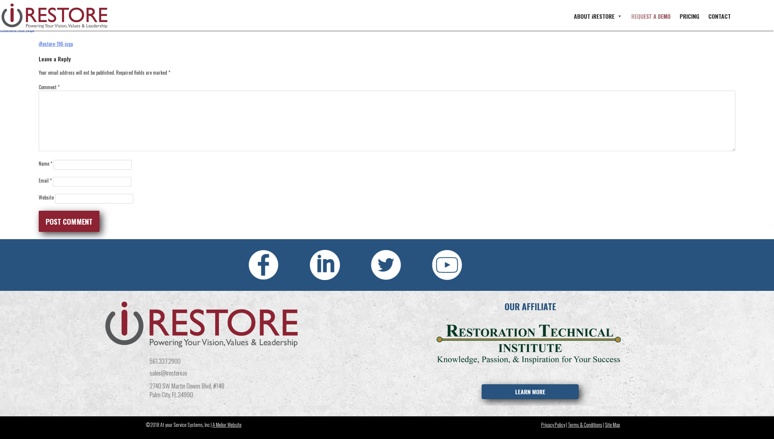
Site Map (612, 424)
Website (46, 197)
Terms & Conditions (585, 424)
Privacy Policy (553, 424)
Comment (49, 87)
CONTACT (719, 16)
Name (45, 163)
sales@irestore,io (168, 372)
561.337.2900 (165, 361)
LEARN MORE (530, 391)
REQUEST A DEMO (651, 16)
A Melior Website (227, 424)
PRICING (689, 16)
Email (45, 180)
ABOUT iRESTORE (594, 16)
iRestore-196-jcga (56, 43)
